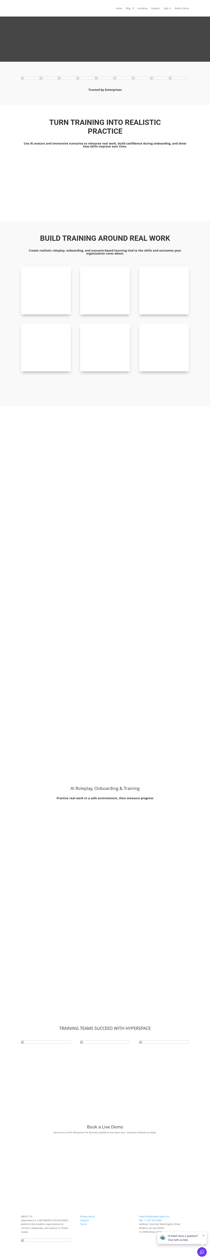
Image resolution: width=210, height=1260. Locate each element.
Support (155, 8)
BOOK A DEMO (105, 1137)
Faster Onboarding (83, 167)
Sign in (167, 8)
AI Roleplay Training (38, 167)
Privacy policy (87, 1216)
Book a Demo (182, 8)
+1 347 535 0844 (152, 1220)
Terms (83, 1224)
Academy (142, 8)
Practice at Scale (127, 167)
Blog (128, 8)
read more (39, 200)
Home (119, 8)
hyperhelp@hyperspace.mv (154, 1216)
